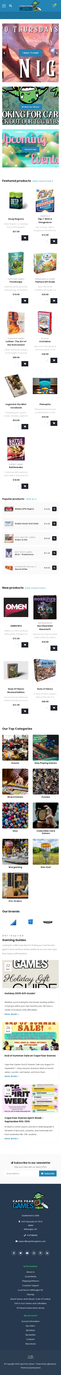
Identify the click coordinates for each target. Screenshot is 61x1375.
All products (30, 1343)
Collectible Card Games (43, 804)
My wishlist (30, 1334)
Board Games (8, 770)
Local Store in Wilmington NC (30, 1290)
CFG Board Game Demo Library (30, 1308)
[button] (4, 53)
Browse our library (30, 106)
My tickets (30, 1330)
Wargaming (7, 840)
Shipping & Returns (30, 1281)
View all (31, 499)
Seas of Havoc (45, 688)
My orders (30, 1325)
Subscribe (49, 1173)
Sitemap (30, 1294)
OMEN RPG (16, 625)
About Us (31, 1272)
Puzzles (36, 770)
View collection (42, 181)
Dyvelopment (35, 1367)
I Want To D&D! (31, 52)
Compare (30, 1339)
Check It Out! (30, 149)
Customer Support (30, 1285)
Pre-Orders (7, 874)
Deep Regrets (16, 218)
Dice (4, 804)
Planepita (45, 404)
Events (5, 736)
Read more (11, 1014)
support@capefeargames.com (32, 1241)
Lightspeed (51, 1364)
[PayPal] (30, 1357)
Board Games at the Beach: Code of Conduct (30, 1299)
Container (45, 341)
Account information (30, 1321)
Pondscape (16, 281)
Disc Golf (37, 840)
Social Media (30, 1276)
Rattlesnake (16, 467)
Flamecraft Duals (45, 281)
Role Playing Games (42, 736)
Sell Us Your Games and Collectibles (30, 1303)
